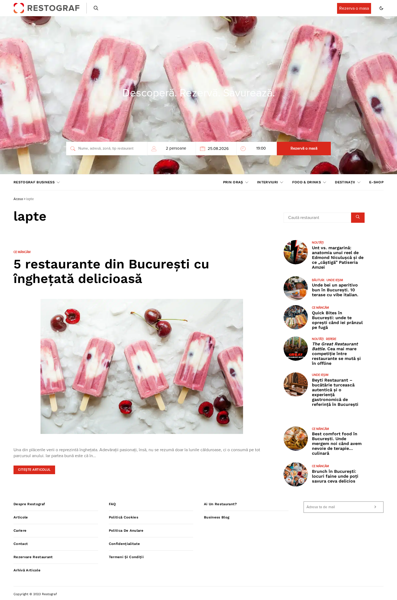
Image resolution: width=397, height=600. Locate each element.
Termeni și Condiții (126, 557)
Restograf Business (34, 182)
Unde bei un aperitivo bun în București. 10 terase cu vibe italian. (335, 289)
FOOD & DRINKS (306, 182)
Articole (21, 517)
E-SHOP (376, 182)
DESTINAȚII (345, 182)
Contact (21, 544)
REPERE (331, 339)
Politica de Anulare (126, 530)
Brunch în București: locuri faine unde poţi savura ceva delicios (335, 476)
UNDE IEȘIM (335, 280)
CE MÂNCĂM (22, 252)
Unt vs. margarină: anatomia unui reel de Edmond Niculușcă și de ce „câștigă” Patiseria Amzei (338, 257)
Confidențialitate (124, 544)
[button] (381, 8)
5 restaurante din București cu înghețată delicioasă (111, 271)
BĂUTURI (318, 280)
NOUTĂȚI (318, 242)
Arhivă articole (27, 570)
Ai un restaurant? (220, 504)
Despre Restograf (29, 504)
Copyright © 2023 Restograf (35, 594)
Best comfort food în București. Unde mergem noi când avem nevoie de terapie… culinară (337, 443)
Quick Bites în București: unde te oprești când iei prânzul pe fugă (337, 320)
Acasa (18, 199)
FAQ (112, 504)
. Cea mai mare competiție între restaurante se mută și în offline (336, 353)
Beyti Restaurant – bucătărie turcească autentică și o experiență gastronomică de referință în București (335, 392)
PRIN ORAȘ (233, 182)
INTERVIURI (267, 182)
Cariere (20, 530)
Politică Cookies (123, 517)
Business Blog (216, 517)
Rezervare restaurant (33, 557)
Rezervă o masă (304, 148)
